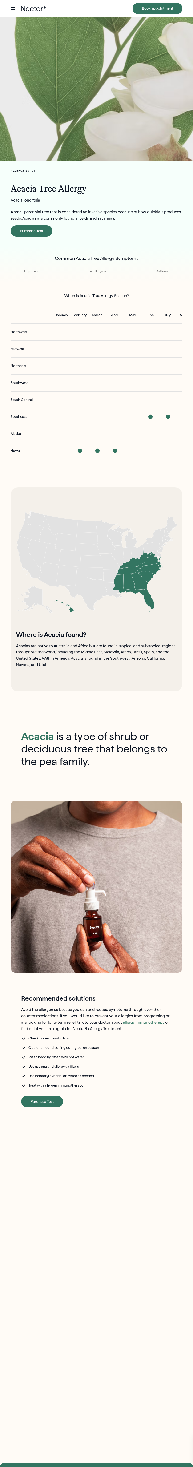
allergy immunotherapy (143, 1022)
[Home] (33, 8)
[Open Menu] (13, 8)
